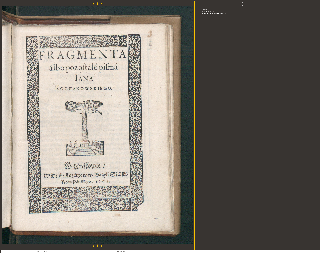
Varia (244, 3)
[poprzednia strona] (93, 5)
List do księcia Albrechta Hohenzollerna (214, 13)
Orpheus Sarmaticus (208, 11)
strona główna (121, 251)
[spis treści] (97, 5)
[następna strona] (102, 5)
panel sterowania (41, 251)
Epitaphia (204, 9)
